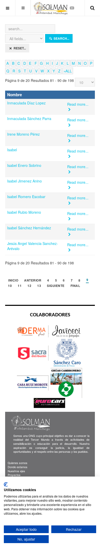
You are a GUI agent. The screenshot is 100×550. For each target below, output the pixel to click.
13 (39, 286)
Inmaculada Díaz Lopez (26, 102)
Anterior (32, 281)
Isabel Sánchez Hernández (29, 227)
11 (20, 286)
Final (75, 286)
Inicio (13, 281)
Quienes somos (17, 463)
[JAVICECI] (66, 331)
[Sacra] (33, 352)
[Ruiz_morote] (33, 382)
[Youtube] (72, 8)
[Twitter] (50, 8)
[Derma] (33, 331)
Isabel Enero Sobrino (24, 165)
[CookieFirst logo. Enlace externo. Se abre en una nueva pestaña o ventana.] (6, 484)
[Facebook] (40, 8)
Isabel (12, 149)
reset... (19, 48)
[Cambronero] (66, 382)
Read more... (78, 104)
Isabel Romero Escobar (26, 196)
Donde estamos (17, 467)
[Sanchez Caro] (66, 352)
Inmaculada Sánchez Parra (29, 118)
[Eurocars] (49, 402)
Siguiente (56, 286)
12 (29, 286)
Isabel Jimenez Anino (24, 181)
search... (61, 38)
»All (68, 70)
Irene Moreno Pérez (23, 134)
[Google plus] (61, 8)
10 (10, 286)
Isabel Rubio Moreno (24, 212)
